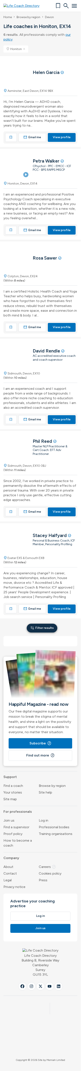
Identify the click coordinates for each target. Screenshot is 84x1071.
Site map (10, 799)
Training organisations (55, 834)
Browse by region (28, 17)
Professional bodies (54, 827)
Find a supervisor (16, 827)
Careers (47, 867)
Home (7, 17)
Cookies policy (50, 873)
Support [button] (10, 777)
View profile (62, 137)
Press (43, 880)
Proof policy (12, 834)
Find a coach (13, 786)
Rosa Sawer (45, 258)
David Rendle (47, 351)
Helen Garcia (47, 72)
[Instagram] (31, 986)
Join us (8, 820)
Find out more (40, 755)
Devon (49, 17)
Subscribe (40, 743)
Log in (43, 820)
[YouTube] (49, 986)
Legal (7, 880)
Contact (10, 873)
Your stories (12, 792)
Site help (45, 792)
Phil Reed (43, 441)
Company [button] (11, 858)
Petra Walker (47, 161)
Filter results (42, 628)
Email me (32, 137)
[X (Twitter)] (40, 986)
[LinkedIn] (58, 986)
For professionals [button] (17, 812)
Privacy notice (14, 887)
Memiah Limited (56, 1060)
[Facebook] (22, 986)
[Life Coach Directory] (23, 6)
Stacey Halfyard (50, 535)
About (8, 867)
